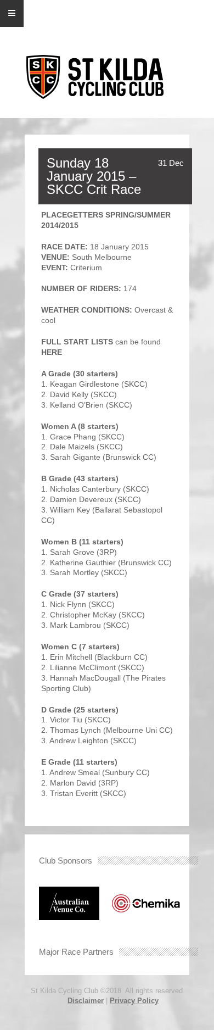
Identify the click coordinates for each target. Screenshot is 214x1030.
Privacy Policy (134, 1000)
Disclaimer (85, 1000)
